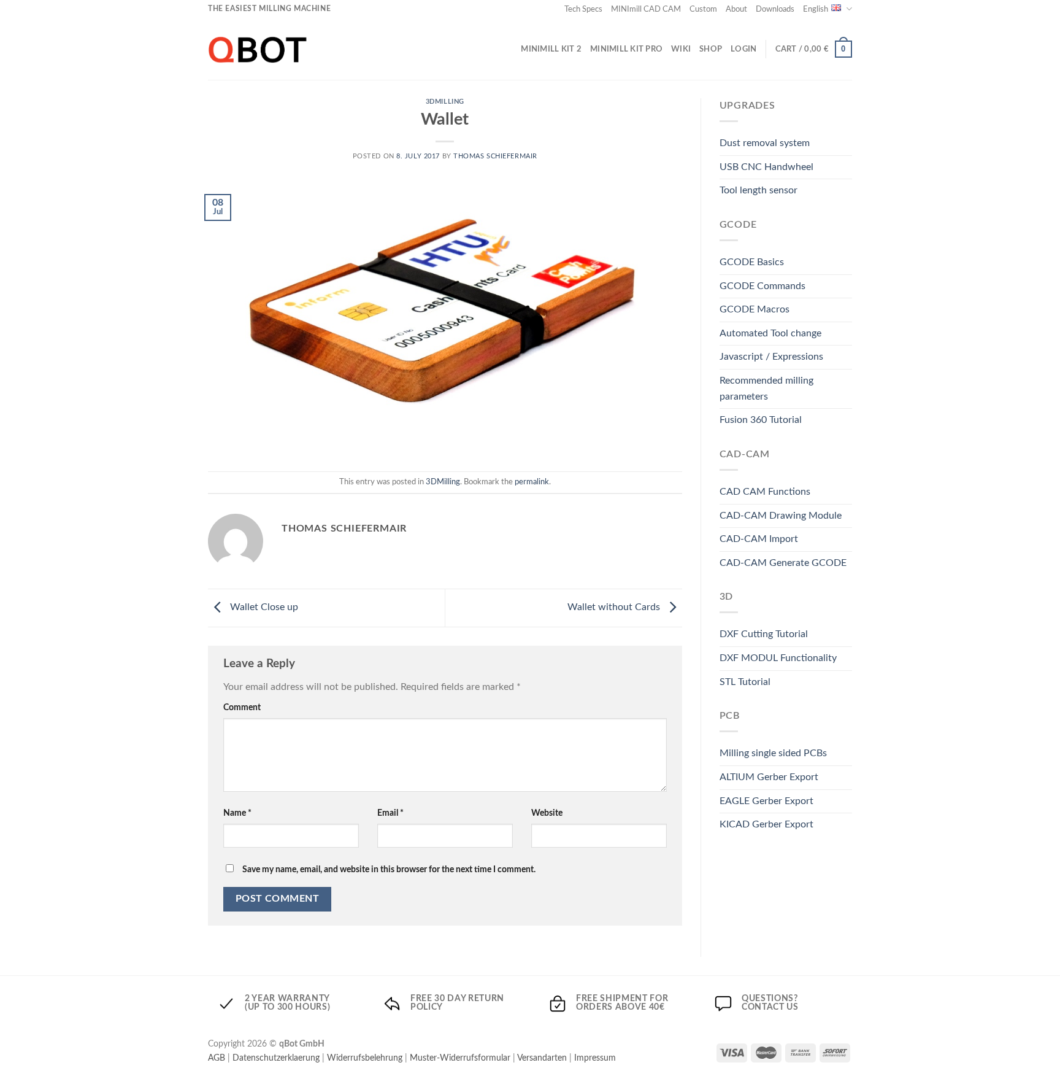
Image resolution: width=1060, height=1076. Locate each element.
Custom (703, 9)
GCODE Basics (752, 262)
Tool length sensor (758, 190)
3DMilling (445, 101)
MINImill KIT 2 (551, 49)
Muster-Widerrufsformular (460, 1057)
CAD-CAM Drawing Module (781, 516)
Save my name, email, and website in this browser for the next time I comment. (389, 869)
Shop (710, 49)
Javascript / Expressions (771, 357)
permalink (532, 482)
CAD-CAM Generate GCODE (783, 563)
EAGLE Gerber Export (766, 801)
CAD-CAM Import (759, 539)
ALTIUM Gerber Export (769, 777)
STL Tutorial (745, 682)
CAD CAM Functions (765, 492)
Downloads (775, 9)
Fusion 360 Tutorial (761, 420)
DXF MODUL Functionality (778, 658)
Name (237, 813)
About (736, 9)
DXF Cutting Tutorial (764, 634)
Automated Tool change (770, 333)
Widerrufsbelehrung (364, 1057)
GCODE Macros (754, 309)
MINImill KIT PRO (626, 49)
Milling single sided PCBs (773, 753)
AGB (216, 1057)
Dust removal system (765, 143)
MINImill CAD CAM (646, 9)
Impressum (595, 1057)
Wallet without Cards (614, 608)
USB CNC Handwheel (766, 167)
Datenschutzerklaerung (276, 1057)
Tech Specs (583, 9)
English (815, 9)
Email (390, 813)
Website (547, 813)
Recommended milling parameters (766, 388)
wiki (681, 49)
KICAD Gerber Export (766, 824)
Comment (242, 707)
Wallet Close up (263, 608)
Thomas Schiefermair (495, 156)
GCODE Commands (762, 286)
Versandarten (542, 1057)
